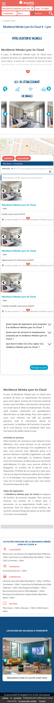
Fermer (42, 701)
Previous (5, 89)
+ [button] (50, 152)
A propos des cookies (27, 701)
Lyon (5, 208)
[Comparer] (51, 13)
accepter (17, 697)
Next (49, 89)
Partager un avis (39, 367)
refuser (5, 697)
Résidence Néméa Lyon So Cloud (19, 204)
